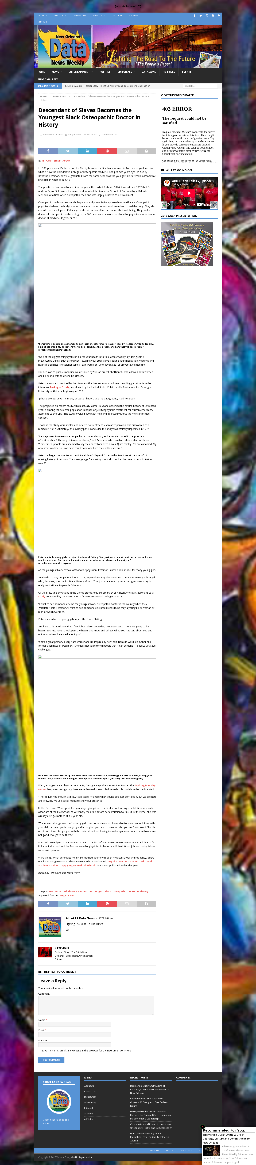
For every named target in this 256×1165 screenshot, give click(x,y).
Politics (105, 71)
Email (41, 1030)
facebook (154, 1150)
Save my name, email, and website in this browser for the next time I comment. (86, 1050)
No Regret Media (83, 1157)
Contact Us (60, 15)
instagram (186, 1150)
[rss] (219, 16)
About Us (42, 15)
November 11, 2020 (53, 134)
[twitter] (201, 16)
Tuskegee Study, (60, 387)
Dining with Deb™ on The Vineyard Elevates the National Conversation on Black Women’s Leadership (150, 1115)
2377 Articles (106, 918)
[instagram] (207, 16)
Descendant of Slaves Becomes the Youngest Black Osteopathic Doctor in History (98, 891)
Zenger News (66, 895)
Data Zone (149, 71)
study (41, 596)
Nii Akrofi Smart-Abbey (56, 160)
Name (42, 1020)
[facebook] (195, 16)
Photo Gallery (48, 79)
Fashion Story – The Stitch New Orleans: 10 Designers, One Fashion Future (149, 1102)
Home (41, 71)
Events (187, 71)
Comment (44, 993)
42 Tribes (169, 71)
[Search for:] (200, 85)
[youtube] (213, 16)
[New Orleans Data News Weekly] (128, 66)
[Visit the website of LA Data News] (67, 930)
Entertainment (79, 71)
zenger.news (74, 134)
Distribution (79, 15)
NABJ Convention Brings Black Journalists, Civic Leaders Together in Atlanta (149, 1137)
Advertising (99, 15)
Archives (133, 15)
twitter (170, 1150)
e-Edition (42, 21)
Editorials (125, 71)
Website (42, 1040)
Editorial (117, 15)
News (55, 71)
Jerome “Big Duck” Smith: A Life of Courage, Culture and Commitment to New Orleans (226, 1138)
